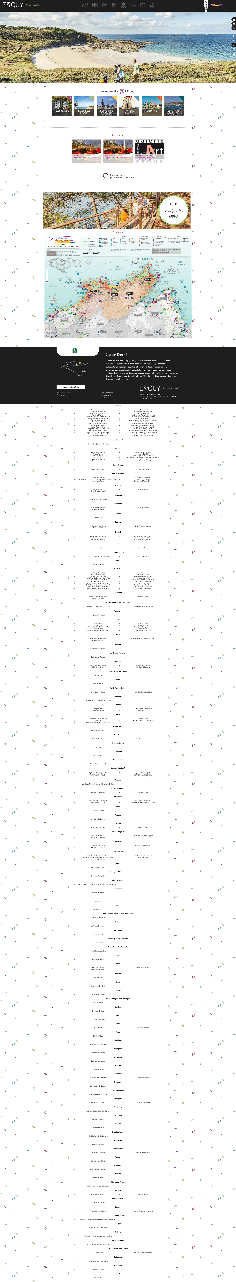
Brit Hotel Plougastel (98, 876)
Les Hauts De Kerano (98, 819)
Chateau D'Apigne (98, 564)
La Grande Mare (98, 1253)
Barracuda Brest (98, 628)
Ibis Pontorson (98, 1003)
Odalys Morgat (98, 709)
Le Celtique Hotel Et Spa (98, 526)
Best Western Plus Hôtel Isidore (143, 607)
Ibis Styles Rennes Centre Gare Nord (143, 424)
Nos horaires (106, 395)
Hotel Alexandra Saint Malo (98, 576)
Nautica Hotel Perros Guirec (143, 481)
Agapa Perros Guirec (143, 479)
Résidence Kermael (98, 792)
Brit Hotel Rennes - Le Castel (98, 434)
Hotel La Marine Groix (98, 986)
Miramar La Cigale (98, 548)
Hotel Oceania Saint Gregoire (143, 836)
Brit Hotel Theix (98, 1036)
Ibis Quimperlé (98, 755)
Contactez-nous (107, 393)
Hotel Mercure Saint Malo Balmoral (98, 585)
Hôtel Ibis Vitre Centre (98, 868)
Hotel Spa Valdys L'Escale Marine (98, 856)
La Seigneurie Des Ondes (143, 1253)
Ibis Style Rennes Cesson (98, 772)
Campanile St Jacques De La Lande (98, 607)
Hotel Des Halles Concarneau (98, 801)
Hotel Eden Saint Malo (142, 578)
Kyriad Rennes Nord (98, 427)
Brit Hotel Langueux (98, 1061)
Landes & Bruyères (71, 387)
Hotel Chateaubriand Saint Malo (98, 588)
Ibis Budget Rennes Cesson (143, 774)
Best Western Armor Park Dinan (98, 719)
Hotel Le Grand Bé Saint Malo (143, 587)
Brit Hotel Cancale (98, 811)
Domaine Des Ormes (98, 649)
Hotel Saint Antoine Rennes (98, 424)
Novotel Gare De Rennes (98, 413)
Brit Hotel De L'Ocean (98, 802)
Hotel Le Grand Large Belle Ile (143, 1211)
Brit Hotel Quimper (98, 667)
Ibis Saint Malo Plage (98, 575)
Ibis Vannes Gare (98, 461)
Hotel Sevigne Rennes (98, 436)
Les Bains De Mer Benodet (98, 1078)
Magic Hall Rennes (98, 415)
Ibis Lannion (98, 1028)
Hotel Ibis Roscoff (143, 489)
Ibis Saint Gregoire (98, 836)
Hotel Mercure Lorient (98, 969)
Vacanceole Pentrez (98, 994)
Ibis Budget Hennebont (98, 764)
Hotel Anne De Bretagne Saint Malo (98, 578)
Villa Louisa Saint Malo (143, 581)
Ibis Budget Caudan (98, 827)
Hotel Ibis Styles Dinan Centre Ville (98, 722)
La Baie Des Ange (98, 1269)
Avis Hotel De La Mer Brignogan (98, 1186)
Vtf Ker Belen (98, 747)
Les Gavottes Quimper (143, 665)
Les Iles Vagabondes (143, 573)
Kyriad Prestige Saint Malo (98, 580)
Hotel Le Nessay (142, 792)
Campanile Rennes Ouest (143, 429)
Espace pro (61, 395)
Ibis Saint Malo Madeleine (143, 585)
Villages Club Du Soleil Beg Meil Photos (98, 700)
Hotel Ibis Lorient (143, 968)
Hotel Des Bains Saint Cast (143, 692)
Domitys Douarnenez (143, 857)
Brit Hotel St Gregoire (98, 837)
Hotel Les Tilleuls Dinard (143, 538)
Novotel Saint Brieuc (98, 469)
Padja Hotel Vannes (98, 452)
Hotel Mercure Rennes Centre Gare (143, 415)
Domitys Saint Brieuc (143, 469)
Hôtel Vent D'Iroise (143, 556)
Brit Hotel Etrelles (98, 1011)
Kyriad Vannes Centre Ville (143, 461)
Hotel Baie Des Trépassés (98, 1228)
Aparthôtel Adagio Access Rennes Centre (143, 430)
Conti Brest (143, 628)
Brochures (105, 398)
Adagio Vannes (98, 456)
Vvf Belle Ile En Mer (97, 934)
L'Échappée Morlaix (98, 1194)
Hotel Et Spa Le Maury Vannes (143, 456)
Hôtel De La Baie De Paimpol (98, 1136)
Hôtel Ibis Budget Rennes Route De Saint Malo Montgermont (98, 884)
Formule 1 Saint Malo (143, 583)
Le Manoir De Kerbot (98, 926)
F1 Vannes (98, 457)
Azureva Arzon (143, 548)
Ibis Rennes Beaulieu (143, 772)
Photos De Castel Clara (98, 1211)
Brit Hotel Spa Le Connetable (143, 720)
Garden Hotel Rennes (143, 434)
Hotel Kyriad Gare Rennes (98, 430)
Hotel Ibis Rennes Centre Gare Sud (98, 417)
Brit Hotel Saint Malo (98, 581)
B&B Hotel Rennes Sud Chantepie (143, 427)
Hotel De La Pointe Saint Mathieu (98, 556)
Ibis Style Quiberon (143, 597)
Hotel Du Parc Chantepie (143, 846)
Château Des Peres (98, 1203)
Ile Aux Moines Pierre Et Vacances (98, 1244)
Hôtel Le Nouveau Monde (143, 576)
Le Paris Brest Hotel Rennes (142, 412)
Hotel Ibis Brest (143, 623)
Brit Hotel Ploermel (98, 509)
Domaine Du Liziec (143, 454)
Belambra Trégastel (98, 615)
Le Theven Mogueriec (98, 1019)
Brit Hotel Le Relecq (98, 657)
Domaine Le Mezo (98, 1128)
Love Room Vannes (98, 459)
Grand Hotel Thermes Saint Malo (143, 580)
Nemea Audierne (98, 1144)
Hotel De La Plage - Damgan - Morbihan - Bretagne (98, 784)
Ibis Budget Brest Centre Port (98, 627)
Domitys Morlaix (143, 1194)
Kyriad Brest (98, 625)
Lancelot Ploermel (143, 508)
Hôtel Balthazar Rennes (98, 420)
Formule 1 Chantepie (98, 847)
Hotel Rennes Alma (98, 422)
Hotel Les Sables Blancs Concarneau (142, 802)
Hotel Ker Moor (98, 675)
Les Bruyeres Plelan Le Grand (98, 1094)
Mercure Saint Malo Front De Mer (98, 583)
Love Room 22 (98, 1278)
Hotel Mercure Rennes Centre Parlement (143, 420)
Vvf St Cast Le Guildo (98, 692)
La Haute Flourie (143, 575)
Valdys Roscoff (98, 489)
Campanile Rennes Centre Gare (98, 429)
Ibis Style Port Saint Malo (143, 588)
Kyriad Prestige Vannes (143, 452)
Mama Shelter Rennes (97, 410)
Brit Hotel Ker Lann (98, 640)
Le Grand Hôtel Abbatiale (143, 1078)
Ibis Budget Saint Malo (97, 573)
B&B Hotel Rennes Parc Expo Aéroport (143, 639)
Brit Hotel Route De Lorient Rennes (143, 417)
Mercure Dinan (143, 719)
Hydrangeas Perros (97, 481)
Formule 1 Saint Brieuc (98, 1086)
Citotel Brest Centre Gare (143, 630)
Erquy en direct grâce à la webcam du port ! (122, 176)
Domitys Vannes (143, 459)
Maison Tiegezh (98, 909)
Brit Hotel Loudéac (98, 739)
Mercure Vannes (98, 454)
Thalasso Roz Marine (98, 477)
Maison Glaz (98, 518)
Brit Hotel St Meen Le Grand (98, 951)
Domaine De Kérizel (98, 1161)
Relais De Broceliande (143, 1103)
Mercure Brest (143, 625)
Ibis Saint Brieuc (98, 1178)
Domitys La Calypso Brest (143, 627)
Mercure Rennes (143, 413)
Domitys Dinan (98, 720)
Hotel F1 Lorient (143, 827)
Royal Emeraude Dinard (98, 538)
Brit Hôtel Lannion (143, 1028)
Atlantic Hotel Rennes (143, 418)
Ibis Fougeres (98, 978)
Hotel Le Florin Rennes (143, 422)
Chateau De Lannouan (98, 1044)
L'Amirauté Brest (98, 623)
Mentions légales (63, 392)
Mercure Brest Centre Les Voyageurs (98, 630)
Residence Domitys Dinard (143, 539)
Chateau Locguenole (98, 1053)
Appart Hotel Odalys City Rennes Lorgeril (143, 432)
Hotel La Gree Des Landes (98, 499)
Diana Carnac (98, 528)
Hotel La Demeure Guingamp (98, 1261)
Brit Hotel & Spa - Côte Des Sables (98, 1111)
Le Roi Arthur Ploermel (98, 508)
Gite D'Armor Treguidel (98, 1169)
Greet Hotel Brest (98, 893)
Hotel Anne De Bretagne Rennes (143, 436)
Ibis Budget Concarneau (143, 801)
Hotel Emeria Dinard (98, 539)
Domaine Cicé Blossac (98, 639)
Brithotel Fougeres (98, 1119)
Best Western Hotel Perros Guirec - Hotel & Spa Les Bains (98, 479)
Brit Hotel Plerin (98, 684)
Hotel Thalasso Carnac (143, 526)
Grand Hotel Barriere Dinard (143, 536)
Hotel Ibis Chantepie (98, 846)
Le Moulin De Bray (98, 943)
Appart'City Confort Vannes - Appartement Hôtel (143, 457)
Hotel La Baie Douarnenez (143, 856)
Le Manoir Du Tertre (98, 1103)
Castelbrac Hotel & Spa (98, 536)
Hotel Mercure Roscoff (98, 491)
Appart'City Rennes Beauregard (98, 432)
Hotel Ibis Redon (98, 1069)
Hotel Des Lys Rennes (97, 412)
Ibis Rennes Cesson (98, 776)
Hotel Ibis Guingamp (98, 730)
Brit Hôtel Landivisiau (143, 1153)
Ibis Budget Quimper (143, 667)
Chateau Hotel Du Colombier (98, 587)
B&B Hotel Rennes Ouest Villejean (143, 425)
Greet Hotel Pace (98, 959)
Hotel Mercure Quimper (98, 665)
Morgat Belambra (98, 710)
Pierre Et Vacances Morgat (143, 709)
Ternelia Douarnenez (98, 859)
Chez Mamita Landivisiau (97, 1153)
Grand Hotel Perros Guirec (143, 477)
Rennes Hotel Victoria (98, 425)
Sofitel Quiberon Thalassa (98, 597)
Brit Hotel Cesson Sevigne (143, 776)
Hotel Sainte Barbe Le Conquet (98, 444)
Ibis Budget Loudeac (143, 739)
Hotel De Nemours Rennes (143, 410)
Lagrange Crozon (143, 710)
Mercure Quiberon (98, 598)
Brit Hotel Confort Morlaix (98, 918)
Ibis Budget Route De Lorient (98, 418)
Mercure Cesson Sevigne (97, 774)
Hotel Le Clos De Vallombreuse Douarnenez (98, 857)
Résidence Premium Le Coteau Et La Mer (98, 1236)
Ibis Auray (98, 901)
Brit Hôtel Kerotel (98, 968)
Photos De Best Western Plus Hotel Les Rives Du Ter (98, 1219)
